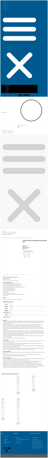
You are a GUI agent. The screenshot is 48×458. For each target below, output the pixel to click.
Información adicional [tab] (14, 274)
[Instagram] (22, 95)
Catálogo (2, 237)
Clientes (5, 8)
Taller (5, 4)
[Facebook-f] (3, 448)
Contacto (6, 5)
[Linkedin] (28, 95)
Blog (5, 7)
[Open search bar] (18, 124)
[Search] (18, 126)
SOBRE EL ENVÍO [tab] (24, 274)
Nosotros (6, 1)
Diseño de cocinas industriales (9, 233)
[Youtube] (25, 95)
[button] (19, 47)
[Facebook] (20, 95)
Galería (5, 6)
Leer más (18, 393)
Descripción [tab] (6, 274)
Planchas (14, 237)
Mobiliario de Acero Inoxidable (8, 130)
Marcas (5, 2)
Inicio (4, 129)
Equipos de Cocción (8, 237)
